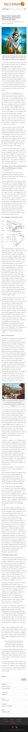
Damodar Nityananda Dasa (16, 21)
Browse (7, 721)
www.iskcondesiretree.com (17, 730)
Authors (12, 719)
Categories (19, 719)
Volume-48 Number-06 (7, 23)
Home (6, 719)
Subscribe (13, 723)
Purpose (19, 721)
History (13, 721)
